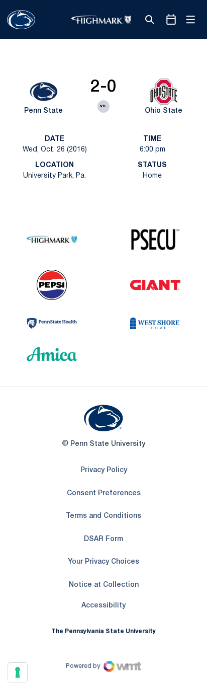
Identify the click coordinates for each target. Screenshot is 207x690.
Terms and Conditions (103, 516)
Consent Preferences (104, 493)
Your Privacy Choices (103, 562)
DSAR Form (103, 539)
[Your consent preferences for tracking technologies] (17, 672)
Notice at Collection (104, 585)
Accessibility (103, 605)
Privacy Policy (103, 470)
